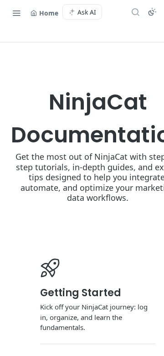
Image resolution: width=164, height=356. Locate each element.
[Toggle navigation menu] (16, 12)
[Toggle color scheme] (152, 12)
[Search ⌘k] (135, 12)
